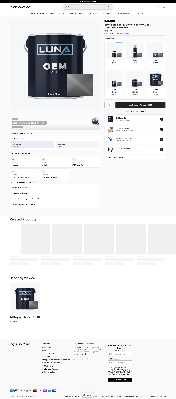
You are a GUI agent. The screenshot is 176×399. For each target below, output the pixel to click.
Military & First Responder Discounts (56, 360)
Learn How (138, 13)
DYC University (47, 366)
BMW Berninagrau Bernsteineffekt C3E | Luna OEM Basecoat (25, 318)
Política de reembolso (71, 396)
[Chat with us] (154, 7)
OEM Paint (92, 13)
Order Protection (48, 372)
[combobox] (85, 6)
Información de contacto (138, 396)
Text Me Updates (114, 359)
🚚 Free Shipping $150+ (88, 1)
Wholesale (45, 356)
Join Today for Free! (80, 359)
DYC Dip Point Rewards (50, 363)
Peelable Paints (57, 13)
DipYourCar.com (20, 396)
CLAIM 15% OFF (120, 379)
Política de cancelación (157, 396)
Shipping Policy (47, 353)
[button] (163, 7)
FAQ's (43, 350)
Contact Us (46, 347)
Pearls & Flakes (107, 13)
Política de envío (122, 396)
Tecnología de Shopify (32, 396)
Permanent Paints (75, 13)
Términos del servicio (106, 396)
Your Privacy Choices (49, 369)
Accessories (123, 13)
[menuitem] (56, 347)
